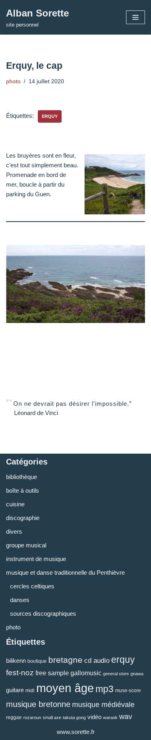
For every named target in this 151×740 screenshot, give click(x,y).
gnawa (136, 673)
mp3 (104, 689)
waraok (110, 717)
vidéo (94, 716)
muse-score (128, 690)
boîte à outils (22, 490)
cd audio (97, 660)
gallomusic (85, 672)
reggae (14, 717)
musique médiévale (103, 704)
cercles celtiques (32, 586)
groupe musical (26, 545)
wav (125, 717)
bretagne (65, 659)
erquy (50, 116)
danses (19, 599)
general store (116, 673)
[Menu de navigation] (135, 17)
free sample (52, 672)
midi (30, 690)
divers (14, 531)
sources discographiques (43, 613)
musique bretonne (38, 704)
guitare (15, 690)
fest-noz (20, 672)
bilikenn (16, 660)
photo (13, 81)
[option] (75, 284)
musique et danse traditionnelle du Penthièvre (65, 572)
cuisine (15, 504)
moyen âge (65, 688)
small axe (52, 717)
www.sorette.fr (76, 731)
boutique (37, 661)
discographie (22, 517)
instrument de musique (36, 558)
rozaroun (32, 717)
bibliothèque (21, 476)
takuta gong (74, 717)
